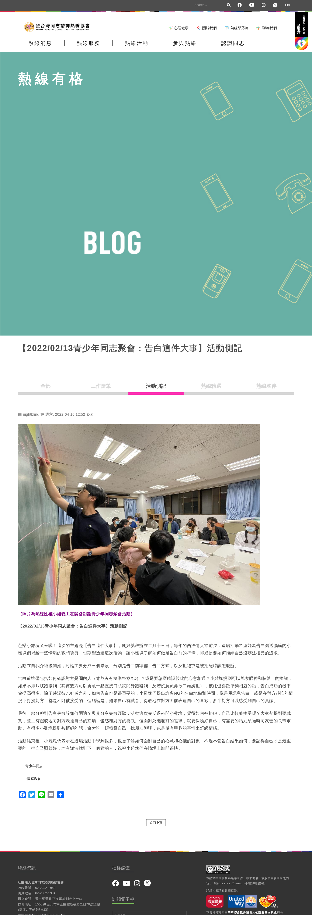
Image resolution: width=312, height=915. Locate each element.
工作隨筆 (101, 386)
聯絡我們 (269, 28)
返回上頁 (156, 823)
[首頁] (58, 26)
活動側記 (156, 386)
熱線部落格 (239, 28)
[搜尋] (228, 5)
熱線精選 (211, 386)
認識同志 (233, 43)
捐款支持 (301, 24)
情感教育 (34, 779)
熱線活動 (137, 43)
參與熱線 (185, 43)
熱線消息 (40, 43)
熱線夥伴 (266, 386)
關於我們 (209, 28)
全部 (46, 386)
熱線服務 (88, 43)
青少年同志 (34, 766)
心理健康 (181, 28)
